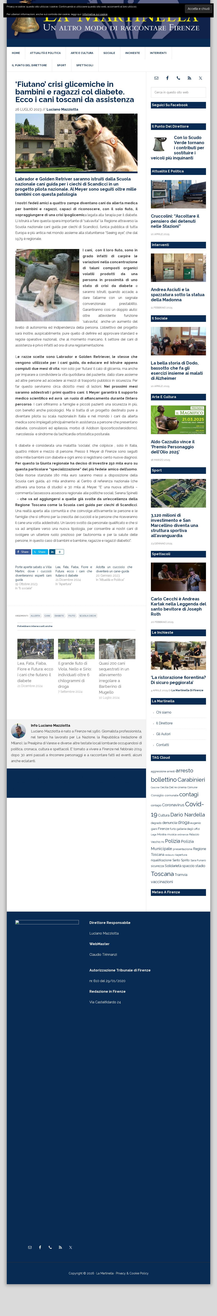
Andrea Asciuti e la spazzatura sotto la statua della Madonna (177, 294)
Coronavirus (173, 804)
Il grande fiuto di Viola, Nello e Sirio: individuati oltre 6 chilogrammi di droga (75, 675)
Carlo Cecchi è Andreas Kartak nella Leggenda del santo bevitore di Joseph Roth (178, 606)
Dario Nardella (187, 815)
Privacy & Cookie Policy (132, 1273)
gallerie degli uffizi (188, 828)
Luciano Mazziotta (104, 933)
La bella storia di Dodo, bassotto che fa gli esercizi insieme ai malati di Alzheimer (177, 370)
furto (173, 828)
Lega (153, 834)
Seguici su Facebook (170, 105)
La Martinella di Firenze (108, 23)
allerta (35, 616)
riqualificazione (161, 860)
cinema (182, 787)
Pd (162, 842)
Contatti (162, 745)
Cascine (155, 787)
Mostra (161, 834)
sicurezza (157, 866)
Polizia (172, 841)
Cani (47, 616)
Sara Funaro (198, 860)
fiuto (71, 616)
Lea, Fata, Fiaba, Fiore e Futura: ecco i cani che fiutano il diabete (74, 571)
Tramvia (181, 875)
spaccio (188, 866)
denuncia (169, 823)
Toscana (162, 873)
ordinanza (182, 834)
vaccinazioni (162, 882)
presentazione (182, 849)
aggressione (158, 771)
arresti (171, 771)
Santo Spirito (181, 860)
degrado (156, 823)
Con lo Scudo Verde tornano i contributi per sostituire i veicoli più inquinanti (177, 147)
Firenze (163, 829)
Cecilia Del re (168, 787)
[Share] (52, 552)
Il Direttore (164, 723)
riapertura (181, 854)
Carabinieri (191, 779)
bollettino (164, 779)
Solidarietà (173, 866)
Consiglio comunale (164, 795)
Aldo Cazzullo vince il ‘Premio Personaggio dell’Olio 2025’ (172, 447)
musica (172, 834)
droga (183, 822)
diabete (59, 616)
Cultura (164, 815)
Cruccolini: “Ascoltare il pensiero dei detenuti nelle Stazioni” (175, 221)
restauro (169, 855)
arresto (184, 770)
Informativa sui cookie (94, 14)
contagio (156, 805)
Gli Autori (163, 734)
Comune (192, 787)
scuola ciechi (88, 616)
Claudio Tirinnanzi (103, 955)
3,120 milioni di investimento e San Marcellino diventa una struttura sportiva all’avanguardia (174, 525)
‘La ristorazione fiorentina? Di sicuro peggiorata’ (178, 680)
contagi (189, 794)
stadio (200, 866)
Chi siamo (163, 712)
